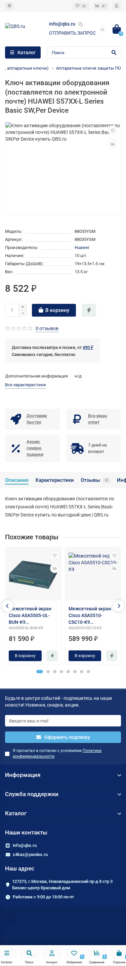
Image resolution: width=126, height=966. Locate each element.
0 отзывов (47, 328)
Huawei (82, 247)
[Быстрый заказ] (89, 310)
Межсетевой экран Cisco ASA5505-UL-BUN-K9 (30, 615)
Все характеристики (25, 384)
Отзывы (94, 480)
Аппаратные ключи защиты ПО (88, 68)
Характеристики (54, 480)
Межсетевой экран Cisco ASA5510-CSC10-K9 (90, 615)
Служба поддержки (31, 794)
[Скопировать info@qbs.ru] (80, 24)
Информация (22, 775)
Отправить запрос (72, 33)
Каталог (16, 813)
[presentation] (7, 606)
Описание (17, 480)
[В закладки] (112, 130)
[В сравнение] (112, 143)
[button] (39, 671)
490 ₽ (88, 347)
